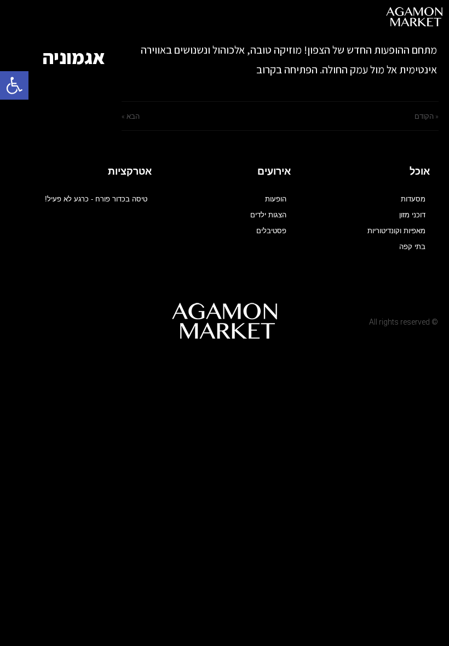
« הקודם (427, 116)
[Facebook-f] (149, 319)
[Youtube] (128, 319)
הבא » (131, 116)
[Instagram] (106, 319)
